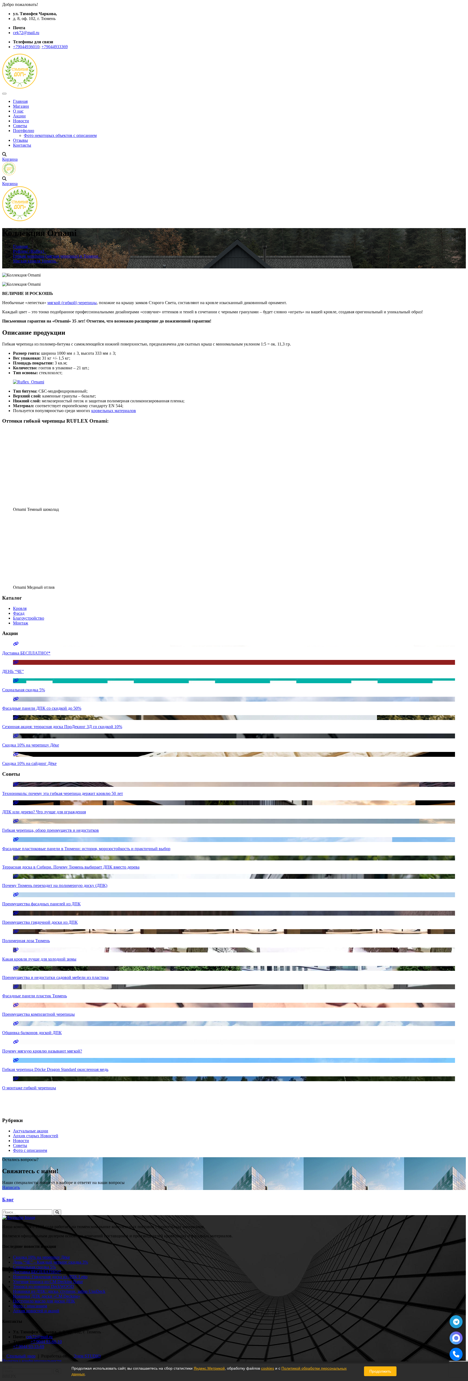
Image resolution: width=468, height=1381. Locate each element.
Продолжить (380, 1371)
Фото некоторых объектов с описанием (60, 135)
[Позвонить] (456, 1354)
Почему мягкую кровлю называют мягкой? (42, 1051)
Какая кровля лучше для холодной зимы (39, 959)
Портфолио (23, 130)
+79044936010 (26, 46)
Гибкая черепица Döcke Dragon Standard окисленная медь (55, 1069)
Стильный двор (20, 1356)
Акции (19, 116)
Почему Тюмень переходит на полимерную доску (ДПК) (54, 885)
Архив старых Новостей (35, 1135)
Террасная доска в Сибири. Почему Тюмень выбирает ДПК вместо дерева (70, 867)
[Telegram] (456, 1321)
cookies (267, 1368)
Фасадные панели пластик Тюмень (34, 996)
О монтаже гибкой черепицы (29, 1088)
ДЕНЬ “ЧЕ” (13, 671)
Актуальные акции (30, 1131)
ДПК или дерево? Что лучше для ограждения (44, 812)
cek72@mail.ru (26, 32)
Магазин (21, 106)
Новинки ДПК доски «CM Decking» (46, 1296)
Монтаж (20, 623)
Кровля (20, 608)
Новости (21, 121)
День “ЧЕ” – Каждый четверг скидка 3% (50, 1262)
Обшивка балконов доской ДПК (32, 1032)
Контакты (22, 145)
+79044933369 (54, 46)
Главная (20, 101)
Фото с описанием (30, 1150)
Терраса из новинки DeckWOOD (43, 1286)
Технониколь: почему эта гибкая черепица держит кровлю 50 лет (62, 793)
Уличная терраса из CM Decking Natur (48, 1281)
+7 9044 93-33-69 (28, 1346)
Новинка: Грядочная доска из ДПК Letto (50, 1276)
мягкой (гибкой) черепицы (72, 302)
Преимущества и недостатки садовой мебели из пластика (55, 977)
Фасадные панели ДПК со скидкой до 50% (41, 708)
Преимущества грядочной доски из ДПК (40, 922)
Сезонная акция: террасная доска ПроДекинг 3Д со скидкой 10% (62, 726)
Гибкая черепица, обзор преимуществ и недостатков (50, 830)
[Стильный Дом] (19, 87)
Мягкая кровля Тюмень (35, 261)
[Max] (456, 1337)
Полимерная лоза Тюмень (26, 940)
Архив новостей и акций (36, 1310)
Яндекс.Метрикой (209, 1368)
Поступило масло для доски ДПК (44, 1301)
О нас (18, 111)
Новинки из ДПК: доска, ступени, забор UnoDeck (59, 1291)
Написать (11, 1187)
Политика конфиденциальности (31, 1361)
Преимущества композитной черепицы (38, 1014)
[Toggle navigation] (4, 93)
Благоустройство (28, 618)
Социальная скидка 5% (23, 690)
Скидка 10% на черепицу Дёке (30, 745)
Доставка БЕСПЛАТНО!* (26, 653)
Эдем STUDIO (87, 1356)
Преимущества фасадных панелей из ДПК (41, 904)
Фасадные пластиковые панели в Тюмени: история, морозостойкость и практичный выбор (86, 848)
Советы (20, 125)
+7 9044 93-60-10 (46, 1341)
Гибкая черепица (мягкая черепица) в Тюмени (56, 256)
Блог (8, 1199)
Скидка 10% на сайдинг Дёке (29, 763)
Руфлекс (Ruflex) (29, 251)
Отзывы (20, 140)
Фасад (18, 613)
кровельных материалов (113, 410)
